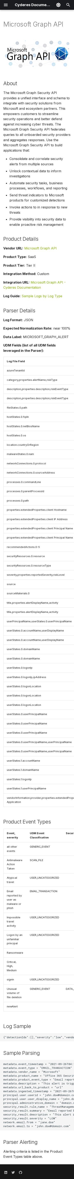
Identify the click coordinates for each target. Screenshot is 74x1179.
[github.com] (20, 1172)
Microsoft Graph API (40, 248)
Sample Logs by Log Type (42, 296)
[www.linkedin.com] (5, 1172)
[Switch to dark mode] (58, 5)
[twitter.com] (13, 1172)
